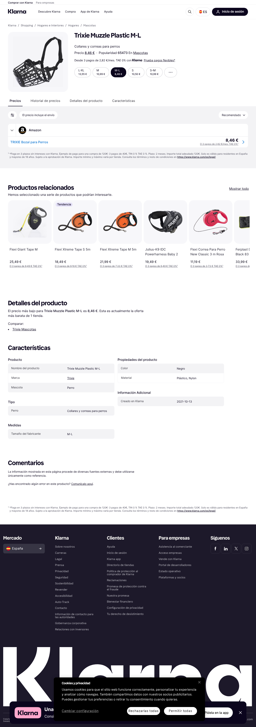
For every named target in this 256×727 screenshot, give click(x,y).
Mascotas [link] (89, 25)
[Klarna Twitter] (236, 548)
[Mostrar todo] (170, 72)
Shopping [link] (27, 25)
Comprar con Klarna (20, 2)
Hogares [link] (73, 25)
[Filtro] (12, 115)
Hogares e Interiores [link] (50, 25)
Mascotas (140, 53)
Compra (70, 11)
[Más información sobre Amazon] (12, 130)
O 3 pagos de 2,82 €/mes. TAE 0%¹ (219, 143)
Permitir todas (180, 711)
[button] (203, 11)
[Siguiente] (242, 234)
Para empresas (45, 2)
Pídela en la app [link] (217, 713)
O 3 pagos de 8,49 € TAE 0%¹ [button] (26, 266)
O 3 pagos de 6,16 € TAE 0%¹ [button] (71, 266)
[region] (129, 699)
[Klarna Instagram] (246, 548)
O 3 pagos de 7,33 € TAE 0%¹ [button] (116, 266)
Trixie (70, 378)
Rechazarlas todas (143, 711)
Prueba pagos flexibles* (159, 60)
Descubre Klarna (49, 11)
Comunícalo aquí (82, 483)
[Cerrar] (199, 682)
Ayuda (108, 11)
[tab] (15, 100)
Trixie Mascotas (24, 329)
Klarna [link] (12, 25)
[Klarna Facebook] (215, 548)
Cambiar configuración (80, 711)
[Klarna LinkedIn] (226, 548)
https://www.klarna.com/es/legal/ (196, 156)
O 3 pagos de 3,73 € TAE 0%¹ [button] (206, 266)
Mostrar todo (239, 189)
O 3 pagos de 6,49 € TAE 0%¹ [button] (161, 266)
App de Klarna (89, 11)
